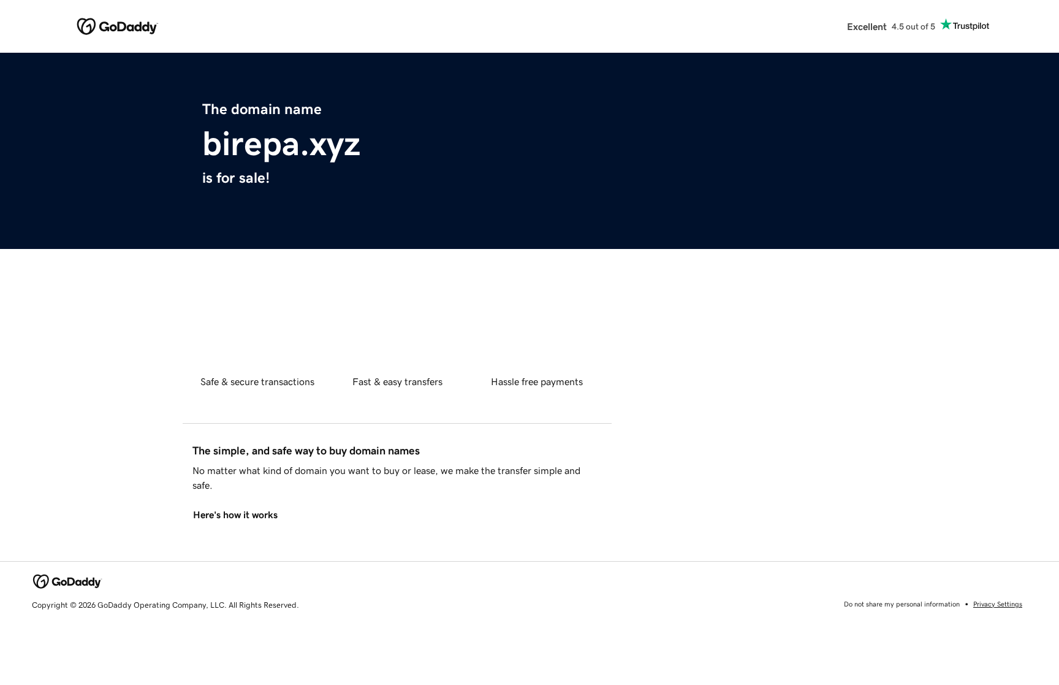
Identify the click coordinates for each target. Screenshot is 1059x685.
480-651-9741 (800, 400)
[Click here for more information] (846, 331)
